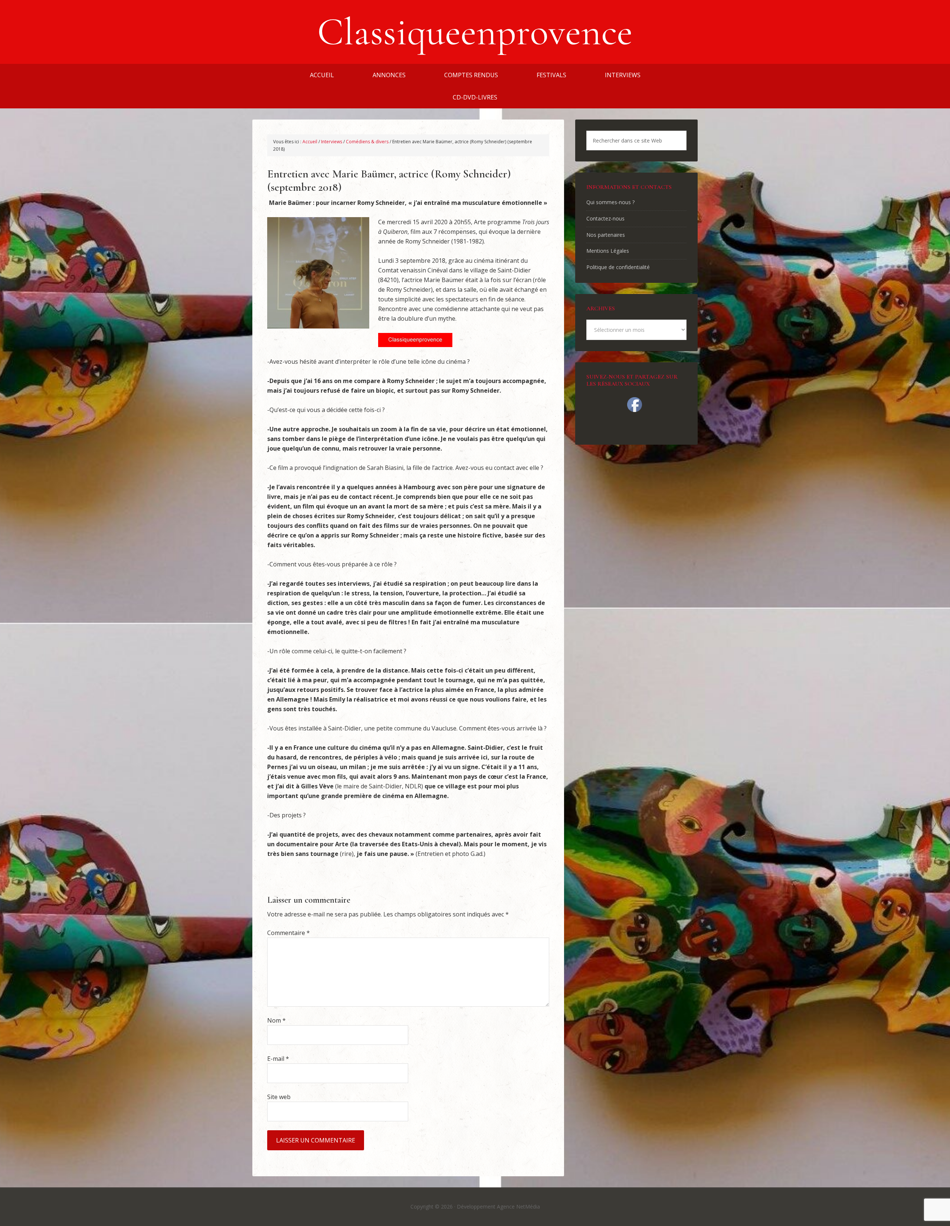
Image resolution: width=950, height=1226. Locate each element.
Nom (276, 1020)
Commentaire (288, 933)
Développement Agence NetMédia (498, 1206)
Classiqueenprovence (475, 32)
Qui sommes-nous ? (610, 202)
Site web (279, 1097)
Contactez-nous (605, 218)
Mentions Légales (607, 250)
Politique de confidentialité (618, 267)
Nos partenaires (605, 234)
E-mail (278, 1059)
